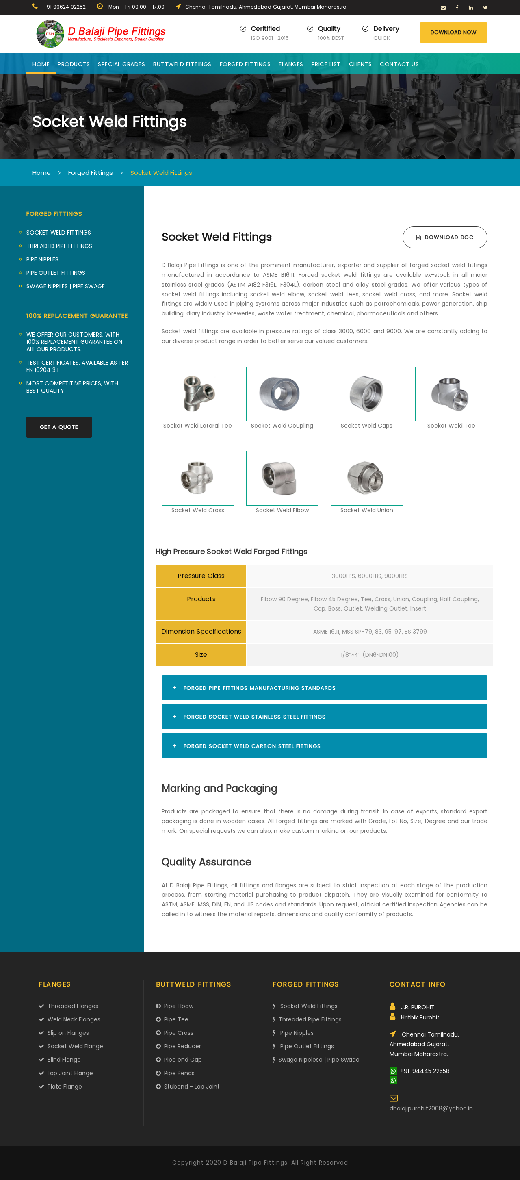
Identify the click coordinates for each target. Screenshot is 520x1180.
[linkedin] (471, 7)
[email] (443, 7)
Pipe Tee (174, 1019)
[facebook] (457, 7)
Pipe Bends (178, 1073)
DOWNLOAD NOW (454, 32)
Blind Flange (62, 1060)
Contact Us (399, 64)
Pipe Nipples (294, 1033)
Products (74, 64)
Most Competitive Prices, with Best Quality (72, 387)
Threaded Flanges (71, 1006)
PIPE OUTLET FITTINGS (55, 273)
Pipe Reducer (181, 1046)
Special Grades (121, 64)
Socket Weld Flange (73, 1046)
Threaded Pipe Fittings (308, 1019)
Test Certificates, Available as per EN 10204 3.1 (77, 366)
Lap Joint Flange (68, 1073)
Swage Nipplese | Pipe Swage (317, 1060)
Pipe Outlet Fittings (304, 1046)
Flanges (291, 64)
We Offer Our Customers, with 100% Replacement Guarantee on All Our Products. (74, 341)
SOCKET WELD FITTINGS (58, 232)
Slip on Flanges (66, 1033)
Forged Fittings (245, 64)
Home (41, 64)
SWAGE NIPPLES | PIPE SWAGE (65, 286)
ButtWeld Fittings (182, 64)
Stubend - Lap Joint (190, 1086)
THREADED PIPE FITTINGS (59, 246)
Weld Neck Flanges (72, 1019)
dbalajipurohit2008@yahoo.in (431, 1108)
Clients (360, 64)
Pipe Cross (177, 1033)
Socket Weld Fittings (306, 1006)
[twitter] (485, 7)
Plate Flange (63, 1086)
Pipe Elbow (177, 1006)
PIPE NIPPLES (42, 259)
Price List (326, 64)
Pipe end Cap (181, 1060)
